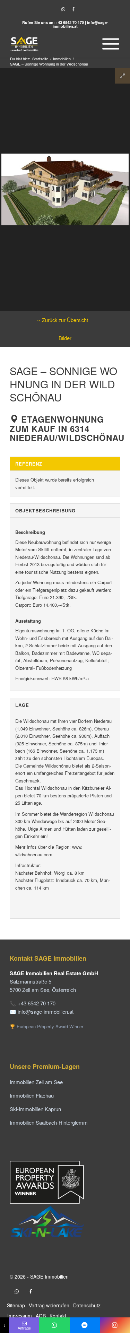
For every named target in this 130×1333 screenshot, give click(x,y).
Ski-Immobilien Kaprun (35, 1109)
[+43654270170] (54, 1325)
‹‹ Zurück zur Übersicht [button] (62, 319)
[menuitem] (109, 44)
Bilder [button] (65, 337)
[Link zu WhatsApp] (63, 9)
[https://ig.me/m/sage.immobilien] (115, 1325)
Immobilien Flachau (32, 1095)
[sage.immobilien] (85, 1325)
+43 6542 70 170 (70, 22)
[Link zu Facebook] (73, 9)
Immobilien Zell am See (36, 1081)
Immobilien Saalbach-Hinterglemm (49, 1122)
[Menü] (109, 44)
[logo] (54, 44)
